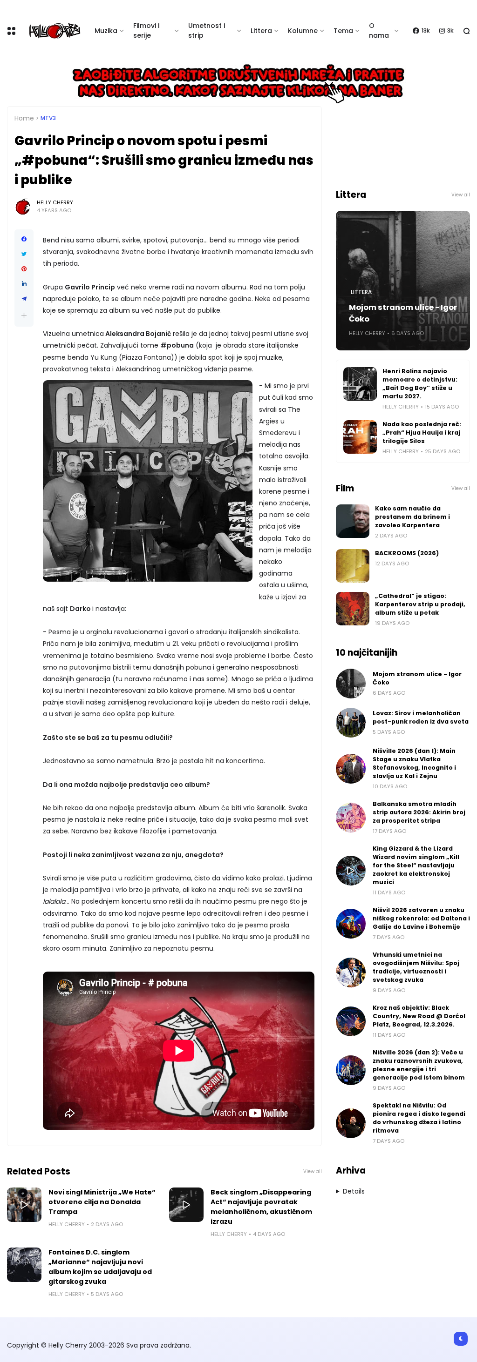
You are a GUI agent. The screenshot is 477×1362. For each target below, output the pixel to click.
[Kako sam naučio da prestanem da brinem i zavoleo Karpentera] (352, 521)
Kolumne (303, 30)
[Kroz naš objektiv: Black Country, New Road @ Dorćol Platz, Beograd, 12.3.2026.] (351, 1021)
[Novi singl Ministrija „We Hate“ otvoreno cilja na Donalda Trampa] (24, 1205)
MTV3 (48, 118)
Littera (261, 30)
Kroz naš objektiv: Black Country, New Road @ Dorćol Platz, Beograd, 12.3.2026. (419, 1016)
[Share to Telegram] (24, 299)
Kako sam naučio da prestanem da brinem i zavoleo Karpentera (412, 516)
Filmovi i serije (146, 30)
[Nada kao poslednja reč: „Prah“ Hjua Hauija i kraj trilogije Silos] (360, 437)
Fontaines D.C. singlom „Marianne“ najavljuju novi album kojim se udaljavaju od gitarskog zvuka (100, 1267)
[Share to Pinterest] (24, 269)
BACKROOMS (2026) (407, 553)
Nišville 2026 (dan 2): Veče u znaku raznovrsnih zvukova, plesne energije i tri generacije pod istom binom (419, 1064)
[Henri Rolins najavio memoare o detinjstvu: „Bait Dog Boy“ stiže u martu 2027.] (360, 384)
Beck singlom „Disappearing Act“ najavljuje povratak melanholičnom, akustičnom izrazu (261, 1207)
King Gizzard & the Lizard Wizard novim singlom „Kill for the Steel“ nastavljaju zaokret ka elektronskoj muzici (416, 865)
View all (312, 1171)
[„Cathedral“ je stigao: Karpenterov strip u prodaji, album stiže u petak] (352, 608)
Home (24, 118)
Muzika (106, 30)
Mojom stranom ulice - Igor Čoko (403, 313)
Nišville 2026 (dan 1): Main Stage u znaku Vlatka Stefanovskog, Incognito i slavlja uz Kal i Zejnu (414, 763)
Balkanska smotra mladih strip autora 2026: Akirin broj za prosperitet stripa (419, 812)
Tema (343, 30)
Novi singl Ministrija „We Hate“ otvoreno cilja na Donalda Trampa (102, 1202)
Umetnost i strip (206, 30)
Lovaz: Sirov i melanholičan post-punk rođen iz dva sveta (421, 717)
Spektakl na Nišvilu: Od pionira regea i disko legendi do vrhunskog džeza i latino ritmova (419, 1117)
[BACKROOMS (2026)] (352, 566)
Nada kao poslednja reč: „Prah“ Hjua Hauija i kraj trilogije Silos (421, 432)
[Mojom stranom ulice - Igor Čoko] (351, 683)
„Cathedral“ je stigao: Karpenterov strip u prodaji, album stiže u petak (420, 604)
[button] (24, 315)
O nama (379, 30)
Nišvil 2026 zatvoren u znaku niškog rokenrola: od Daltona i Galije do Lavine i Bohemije (421, 918)
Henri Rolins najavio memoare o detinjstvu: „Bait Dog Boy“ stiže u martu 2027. (419, 383)
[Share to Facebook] (24, 239)
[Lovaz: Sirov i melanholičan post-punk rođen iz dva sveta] (351, 723)
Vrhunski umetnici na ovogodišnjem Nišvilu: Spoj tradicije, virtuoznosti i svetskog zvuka (416, 967)
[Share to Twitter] (24, 254)
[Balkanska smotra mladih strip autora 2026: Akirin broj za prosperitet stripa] (351, 817)
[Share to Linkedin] (24, 284)
